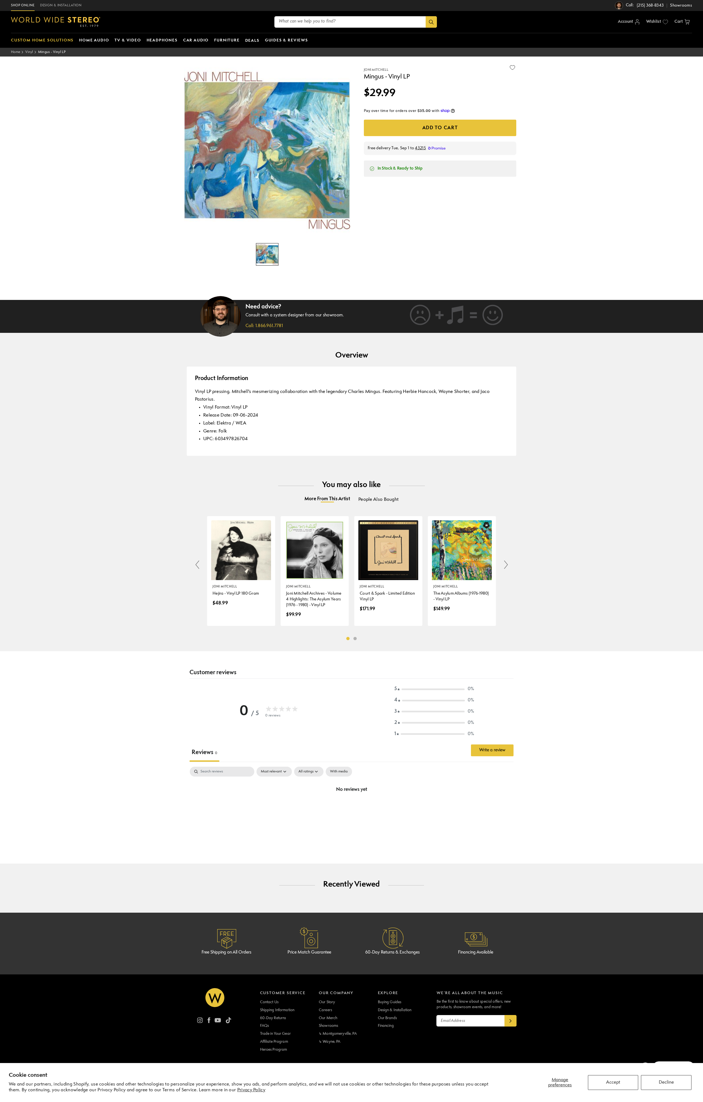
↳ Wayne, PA (329, 1042)
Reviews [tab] (204, 752)
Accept (613, 1082)
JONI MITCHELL (376, 70)
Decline (666, 1082)
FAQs (264, 1026)
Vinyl (29, 52)
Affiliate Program (274, 1042)
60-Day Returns (273, 1018)
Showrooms (328, 1026)
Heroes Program (273, 1050)
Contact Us (269, 1002)
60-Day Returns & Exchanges (392, 952)
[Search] (431, 22)
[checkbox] (339, 772)
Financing (386, 1026)
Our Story (327, 1002)
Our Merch (328, 1018)
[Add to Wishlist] (512, 67)
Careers (325, 1010)
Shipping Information (277, 1010)
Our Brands (387, 1018)
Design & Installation (395, 1010)
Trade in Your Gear (275, 1034)
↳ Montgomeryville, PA (338, 1034)
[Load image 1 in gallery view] (267, 254)
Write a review (492, 750)
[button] (682, 22)
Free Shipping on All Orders (226, 952)
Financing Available (475, 952)
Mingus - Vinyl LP (52, 52)
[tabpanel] (351, 808)
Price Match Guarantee (309, 952)
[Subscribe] (510, 1021)
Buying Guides (389, 1002)
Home (15, 52)
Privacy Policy (251, 1090)
